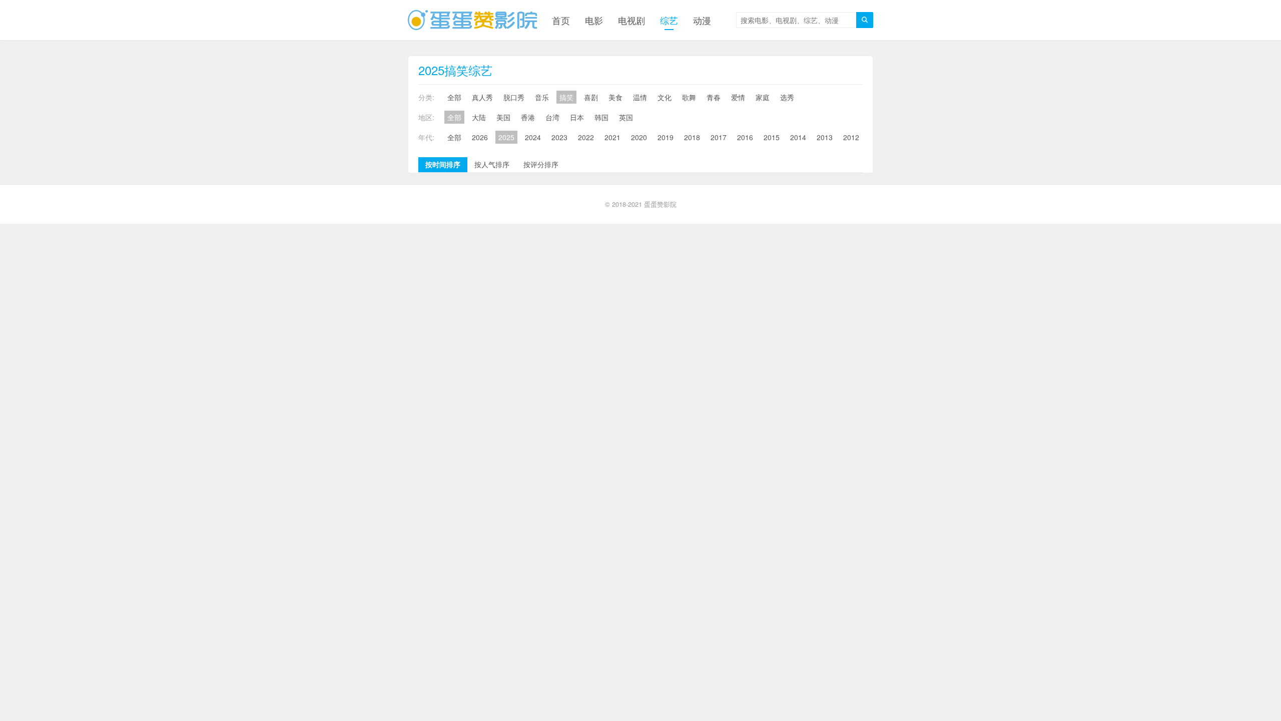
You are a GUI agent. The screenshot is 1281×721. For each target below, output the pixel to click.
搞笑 (566, 97)
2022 (586, 137)
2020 (639, 137)
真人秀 (482, 97)
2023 (559, 137)
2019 (666, 137)
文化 (665, 97)
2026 (480, 137)
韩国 (601, 117)
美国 (503, 117)
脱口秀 (513, 97)
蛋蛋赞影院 (660, 204)
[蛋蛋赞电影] (472, 20)
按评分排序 (540, 164)
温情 (640, 97)
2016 (745, 137)
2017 (719, 137)
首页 (561, 20)
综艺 (669, 20)
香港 (528, 117)
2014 (798, 137)
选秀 (787, 97)
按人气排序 (491, 164)
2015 (772, 137)
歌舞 (689, 97)
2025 (506, 137)
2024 (533, 137)
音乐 (542, 97)
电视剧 (631, 20)
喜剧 (591, 97)
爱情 (738, 97)
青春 (714, 97)
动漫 (702, 20)
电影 (594, 20)
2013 (825, 137)
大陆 (479, 117)
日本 (577, 117)
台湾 (552, 117)
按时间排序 (442, 164)
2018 (692, 137)
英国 (626, 117)
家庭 (763, 97)
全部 (454, 97)
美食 (615, 97)
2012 (851, 137)
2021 (612, 137)
